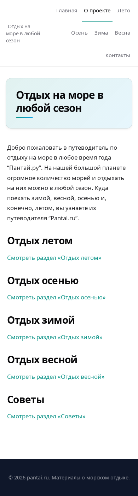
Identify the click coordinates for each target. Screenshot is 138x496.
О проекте (97, 10)
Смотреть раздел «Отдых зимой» (55, 337)
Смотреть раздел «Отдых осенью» (56, 297)
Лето (123, 10)
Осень (79, 32)
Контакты (117, 55)
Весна (122, 32)
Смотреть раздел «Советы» (46, 416)
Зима (101, 32)
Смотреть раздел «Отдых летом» (54, 257)
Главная (66, 10)
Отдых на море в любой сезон (23, 33)
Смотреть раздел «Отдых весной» (56, 376)
